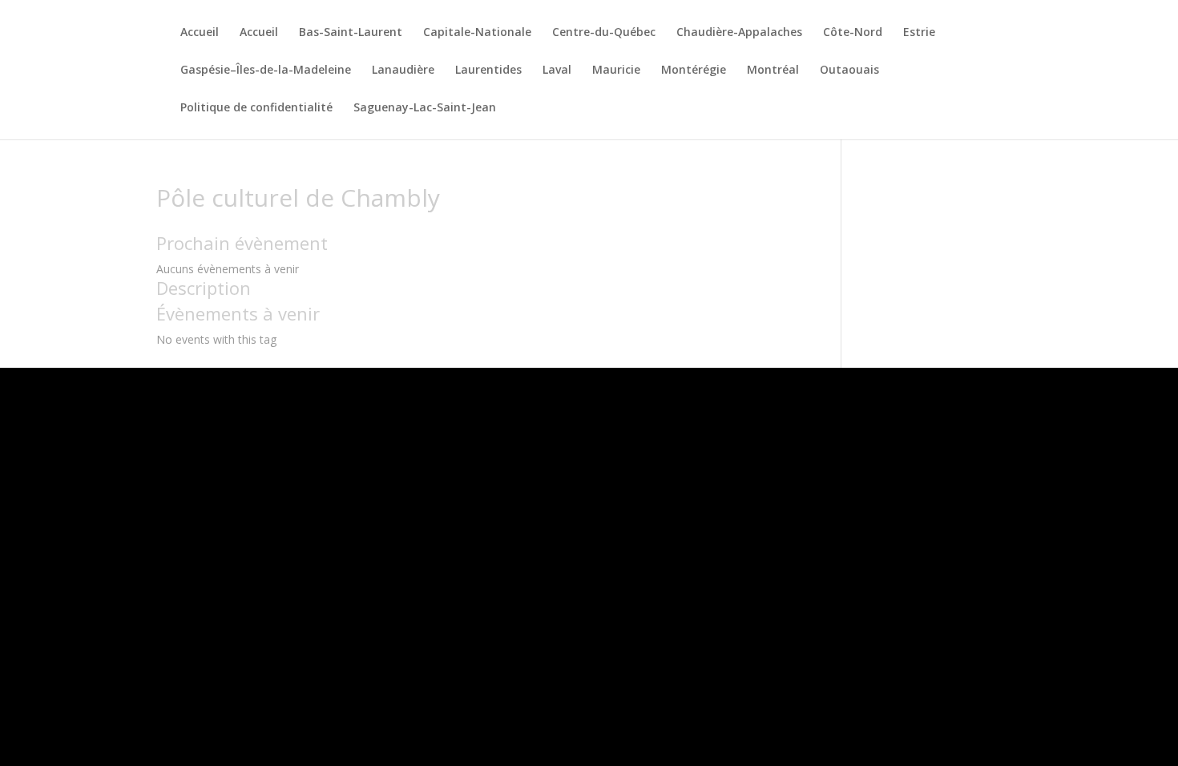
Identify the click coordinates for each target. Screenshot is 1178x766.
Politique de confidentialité (256, 108)
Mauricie (616, 70)
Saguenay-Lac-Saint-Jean (424, 108)
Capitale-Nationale (477, 32)
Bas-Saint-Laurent (350, 32)
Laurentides (488, 70)
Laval (557, 70)
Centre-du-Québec (604, 32)
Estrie (919, 32)
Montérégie (693, 70)
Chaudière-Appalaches (739, 32)
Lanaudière (403, 70)
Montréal (773, 70)
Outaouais (849, 70)
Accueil (199, 32)
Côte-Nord (852, 32)
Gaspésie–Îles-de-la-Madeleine (265, 70)
